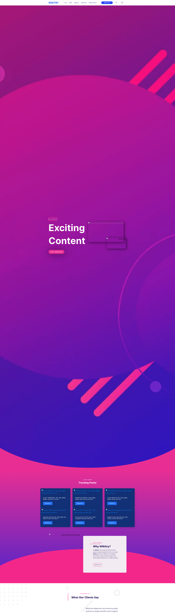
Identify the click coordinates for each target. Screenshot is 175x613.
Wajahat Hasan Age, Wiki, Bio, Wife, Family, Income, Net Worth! (117, 517)
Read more (47, 503)
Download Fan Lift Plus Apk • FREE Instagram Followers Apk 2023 (85, 517)
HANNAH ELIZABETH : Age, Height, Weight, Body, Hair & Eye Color (85, 498)
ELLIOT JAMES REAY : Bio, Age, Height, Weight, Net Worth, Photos (54, 498)
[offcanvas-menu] (122, 3)
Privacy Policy (92, 2)
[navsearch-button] (116, 3)
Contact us (84, 2)
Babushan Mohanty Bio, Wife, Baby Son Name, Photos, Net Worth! (54, 517)
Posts (70, 2)
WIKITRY (54, 2)
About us (76, 2)
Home (65, 2)
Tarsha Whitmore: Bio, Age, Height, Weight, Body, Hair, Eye (117, 498)
